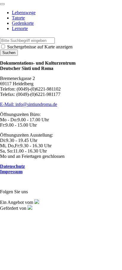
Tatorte (18, 17)
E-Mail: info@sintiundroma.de (28, 104)
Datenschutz (12, 166)
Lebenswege (24, 12)
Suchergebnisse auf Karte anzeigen (39, 46)
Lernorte (20, 28)
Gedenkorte (23, 23)
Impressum (11, 171)
